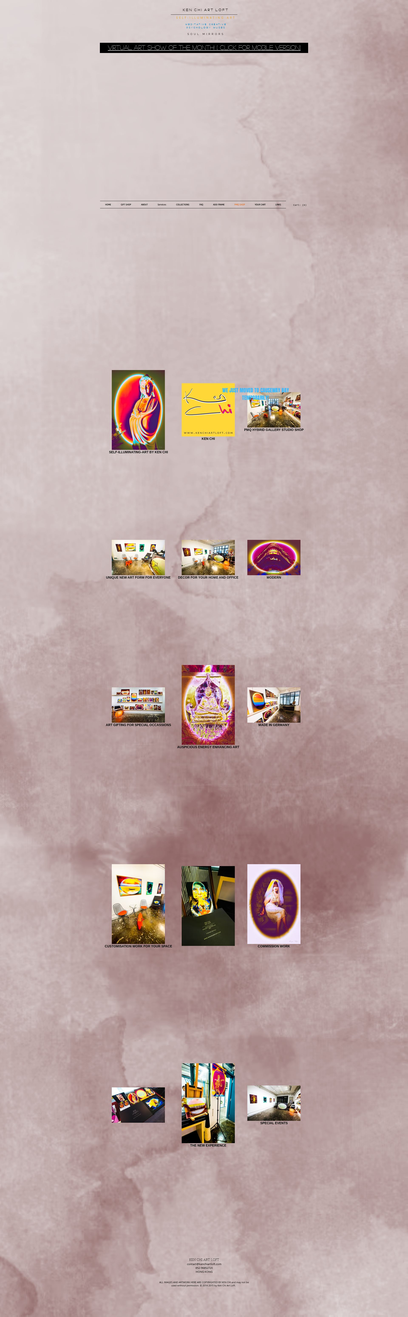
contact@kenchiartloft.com (204, 1264)
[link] (297, 205)
